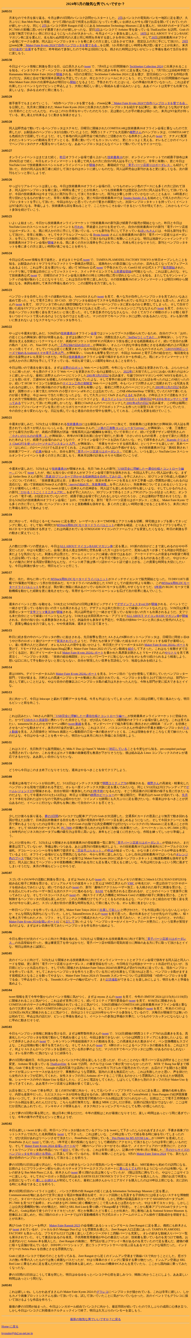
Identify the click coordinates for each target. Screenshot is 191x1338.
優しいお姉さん (46, 1180)
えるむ (129, 395)
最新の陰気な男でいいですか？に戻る (95, 1319)
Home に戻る (9, 1326)
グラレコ (102, 1291)
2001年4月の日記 (137, 403)
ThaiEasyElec (58, 1064)
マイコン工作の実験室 (77, 383)
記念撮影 (112, 979)
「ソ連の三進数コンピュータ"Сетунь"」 (121, 428)
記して (70, 921)
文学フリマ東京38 (42, 612)
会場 (94, 333)
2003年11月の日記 (167, 387)
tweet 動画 (74, 723)
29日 (185, 41)
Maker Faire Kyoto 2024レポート (165, 644)
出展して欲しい (110, 909)
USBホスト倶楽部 (36, 719)
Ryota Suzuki (101, 234)
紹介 (131, 648)
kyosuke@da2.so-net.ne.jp (17, 1333)
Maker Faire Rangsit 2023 (64, 1225)
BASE (99, 891)
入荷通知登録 (122, 271)
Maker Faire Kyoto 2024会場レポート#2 (34, 921)
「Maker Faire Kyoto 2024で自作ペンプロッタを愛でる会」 (61, 45)
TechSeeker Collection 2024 (146, 66)
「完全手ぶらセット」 (89, 850)
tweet (87, 66)
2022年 (127, 371)
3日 (97, 29)
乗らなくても (128, 1168)
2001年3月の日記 (98, 375)
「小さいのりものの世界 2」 (29, 435)
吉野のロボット (73, 367)
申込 (110, 850)
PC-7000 (66, 827)
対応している (118, 748)
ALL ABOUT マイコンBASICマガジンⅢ (86, 546)
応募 (39, 451)
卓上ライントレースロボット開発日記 (126, 399)
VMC (130, 883)
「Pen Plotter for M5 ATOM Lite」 (130, 1138)
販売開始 (169, 267)
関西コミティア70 (114, 783)
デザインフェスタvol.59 (132, 604)
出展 (28, 49)
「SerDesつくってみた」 (141, 337)
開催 (59, 74)
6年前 (158, 587)
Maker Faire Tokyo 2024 (151, 1153)
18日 (143, 33)
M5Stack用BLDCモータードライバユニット (85, 525)
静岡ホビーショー (102, 795)
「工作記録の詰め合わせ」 (75, 345)
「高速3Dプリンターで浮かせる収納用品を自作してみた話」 (83, 476)
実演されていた (67, 640)
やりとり (171, 652)
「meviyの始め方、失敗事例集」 (88, 484)
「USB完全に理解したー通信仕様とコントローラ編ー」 (90, 716)
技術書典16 (114, 157)
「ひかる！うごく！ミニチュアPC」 (42, 492)
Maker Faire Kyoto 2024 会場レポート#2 (50, 1145)
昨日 (63, 157)
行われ (78, 226)
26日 (154, 37)
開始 (73, 82)
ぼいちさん (147, 230)
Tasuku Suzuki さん (135, 197)
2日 (120, 17)
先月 (185, 795)
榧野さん (136, 132)
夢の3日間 (51, 816)
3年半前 (98, 791)
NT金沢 (17, 49)
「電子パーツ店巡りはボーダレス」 (149, 165)
